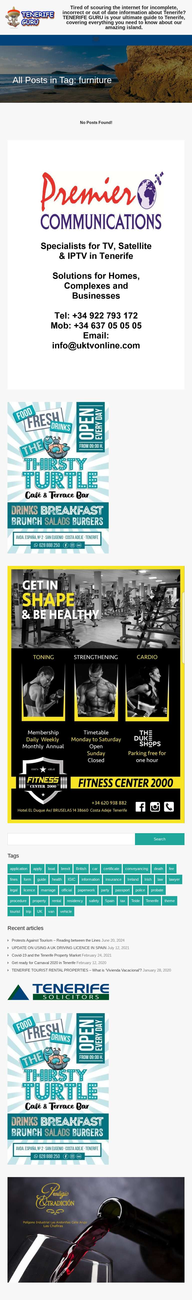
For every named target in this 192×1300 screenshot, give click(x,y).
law (160, 879)
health (57, 879)
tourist (15, 911)
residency (75, 901)
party (105, 890)
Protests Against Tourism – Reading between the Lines (56, 940)
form (27, 879)
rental (56, 901)
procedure (18, 901)
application (18, 869)
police (140, 890)
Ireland (133, 879)
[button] (96, 39)
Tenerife (152, 901)
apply (37, 869)
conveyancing (136, 869)
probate (157, 890)
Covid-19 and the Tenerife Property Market (46, 955)
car (95, 869)
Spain (109, 901)
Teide (135, 901)
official (67, 890)
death (158, 869)
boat (51, 869)
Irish (148, 879)
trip (28, 911)
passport (122, 890)
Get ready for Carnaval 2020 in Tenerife (44, 963)
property (39, 901)
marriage (48, 890)
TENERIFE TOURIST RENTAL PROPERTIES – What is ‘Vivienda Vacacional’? (77, 970)
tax (122, 901)
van (51, 911)
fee (171, 869)
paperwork (86, 890)
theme (169, 901)
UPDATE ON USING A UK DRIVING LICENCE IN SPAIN (59, 948)
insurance (114, 879)
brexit (65, 869)
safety (94, 901)
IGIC (72, 879)
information (91, 879)
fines (14, 879)
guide (41, 879)
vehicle (66, 911)
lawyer (174, 879)
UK (39, 911)
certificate (111, 869)
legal (14, 890)
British (81, 869)
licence (29, 890)
